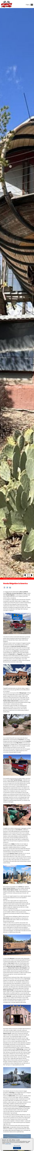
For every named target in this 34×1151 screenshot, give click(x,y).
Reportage (5, 578)
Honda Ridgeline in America (15, 578)
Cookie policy (8, 1143)
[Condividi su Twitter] (7, 588)
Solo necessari (17, 1145)
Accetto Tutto (17, 1148)
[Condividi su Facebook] (4, 588)
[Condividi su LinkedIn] (10, 588)
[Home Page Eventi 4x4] (6, 6)
